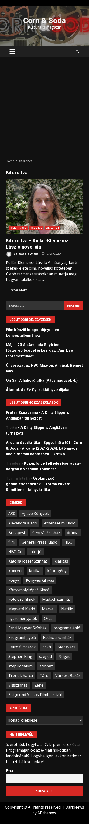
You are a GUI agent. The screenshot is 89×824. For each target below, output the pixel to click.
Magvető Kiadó (21, 608)
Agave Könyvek (35, 513)
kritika (34, 570)
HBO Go (15, 551)
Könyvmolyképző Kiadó (29, 589)
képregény (56, 570)
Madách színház (56, 599)
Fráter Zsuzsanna (22, 412)
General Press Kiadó (39, 542)
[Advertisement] (44, 108)
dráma (72, 532)
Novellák (36, 228)
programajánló (66, 628)
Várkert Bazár (67, 675)
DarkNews (74, 807)
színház (46, 666)
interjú (35, 551)
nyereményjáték (22, 618)
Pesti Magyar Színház (27, 628)
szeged (45, 656)
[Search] (77, 51)
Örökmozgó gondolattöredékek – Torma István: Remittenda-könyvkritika (38, 484)
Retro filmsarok (22, 647)
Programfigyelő (22, 637)
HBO (68, 542)
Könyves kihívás (40, 580)
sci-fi (47, 647)
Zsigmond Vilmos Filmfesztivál (35, 694)
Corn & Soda (44, 20)
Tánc (44, 675)
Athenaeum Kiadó (59, 523)
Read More (19, 290)
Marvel (48, 608)
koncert (15, 570)
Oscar (49, 618)
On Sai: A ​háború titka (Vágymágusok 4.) (42, 380)
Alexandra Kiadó (22, 523)
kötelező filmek (21, 599)
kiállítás (61, 561)
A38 (11, 513)
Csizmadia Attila (26, 254)
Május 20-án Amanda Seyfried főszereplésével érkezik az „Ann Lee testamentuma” (39, 350)
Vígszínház (18, 685)
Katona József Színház (28, 561)
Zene (38, 685)
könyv (13, 580)
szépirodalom (20, 666)
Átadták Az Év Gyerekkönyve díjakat (38, 389)
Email (10, 770)
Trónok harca (20, 675)
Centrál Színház (46, 532)
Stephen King (20, 656)
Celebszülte (19, 228)
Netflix (67, 608)
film (11, 542)
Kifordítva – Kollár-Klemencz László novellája (44, 206)
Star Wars (66, 647)
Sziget (64, 656)
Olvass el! (52, 228)
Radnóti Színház (57, 637)
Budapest (16, 532)
